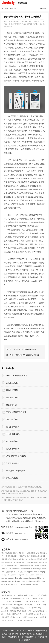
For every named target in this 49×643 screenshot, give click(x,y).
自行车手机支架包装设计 (10, 568)
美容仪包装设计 (12, 565)
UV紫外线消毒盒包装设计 (16, 456)
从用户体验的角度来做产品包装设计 (27, 355)
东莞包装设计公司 (22, 572)
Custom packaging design (29, 584)
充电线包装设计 (12, 383)
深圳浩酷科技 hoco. (8, 595)
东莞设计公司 (10, 572)
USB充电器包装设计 (19, 562)
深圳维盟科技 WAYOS (31, 601)
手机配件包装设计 (12, 556)
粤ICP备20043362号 (28, 637)
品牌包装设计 (25, 568)
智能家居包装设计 (33, 562)
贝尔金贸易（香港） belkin (10, 617)
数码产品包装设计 (25, 556)
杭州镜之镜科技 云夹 (19, 608)
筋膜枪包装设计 (12, 397)
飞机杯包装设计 (12, 419)
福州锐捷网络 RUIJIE (30, 617)
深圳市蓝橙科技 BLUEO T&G (20, 598)
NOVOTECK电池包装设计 (16, 375)
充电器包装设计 (12, 448)
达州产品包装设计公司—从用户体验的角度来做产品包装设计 (22, 487)
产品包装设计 (20, 553)
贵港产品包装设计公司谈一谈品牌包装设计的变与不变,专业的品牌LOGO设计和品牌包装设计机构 (24, 498)
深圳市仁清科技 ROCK (25, 595)
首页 (6, 8)
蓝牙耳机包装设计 (13, 463)
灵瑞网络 (27, 640)
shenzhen (34, 572)
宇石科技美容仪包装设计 (16, 412)
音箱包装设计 (20, 559)
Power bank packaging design (26, 578)
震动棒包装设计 (12, 390)
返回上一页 (44, 8)
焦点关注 (13, 8)
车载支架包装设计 (41, 565)
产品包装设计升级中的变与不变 (25, 349)
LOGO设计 (35, 568)
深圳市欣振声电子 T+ (14, 614)
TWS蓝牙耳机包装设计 (15, 470)
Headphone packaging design (26, 581)
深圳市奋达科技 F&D (14, 601)
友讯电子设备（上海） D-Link (34, 614)
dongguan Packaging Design (18, 575)
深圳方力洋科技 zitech (25, 620)
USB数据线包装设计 (26, 565)
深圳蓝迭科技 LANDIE (32, 605)
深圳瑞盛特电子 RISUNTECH (20, 611)
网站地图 (41, 637)
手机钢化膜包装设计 (14, 434)
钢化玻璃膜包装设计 (33, 559)
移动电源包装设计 (39, 556)
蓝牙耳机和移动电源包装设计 (30, 328)
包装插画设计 (11, 404)
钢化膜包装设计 (12, 426)
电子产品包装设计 (7, 553)
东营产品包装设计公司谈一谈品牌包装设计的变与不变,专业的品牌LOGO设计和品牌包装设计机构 (24, 492)
